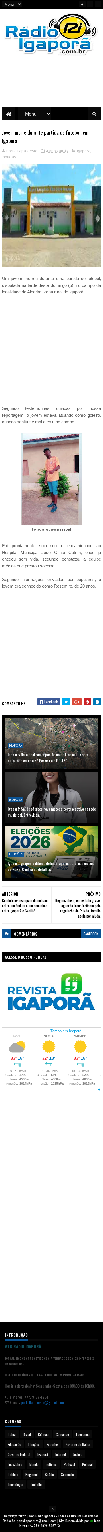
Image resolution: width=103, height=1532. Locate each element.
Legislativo (15, 1464)
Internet (60, 1454)
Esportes (52, 1444)
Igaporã (83, 150)
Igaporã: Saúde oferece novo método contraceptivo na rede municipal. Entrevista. (52, 812)
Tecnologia (15, 1484)
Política (13, 1474)
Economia (83, 1434)
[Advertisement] (51, 85)
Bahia (12, 1434)
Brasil (27, 1434)
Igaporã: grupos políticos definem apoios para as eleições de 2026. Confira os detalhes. (51, 866)
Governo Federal (19, 1454)
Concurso (62, 1434)
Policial (87, 1464)
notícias (9, 156)
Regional (31, 1474)
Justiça (77, 1454)
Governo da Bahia (78, 1444)
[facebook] (82, 4)
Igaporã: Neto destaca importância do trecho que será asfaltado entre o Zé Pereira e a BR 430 (48, 757)
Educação (14, 1444)
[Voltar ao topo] (52, 1509)
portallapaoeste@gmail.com (42, 1402)
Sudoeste (67, 1474)
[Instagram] (98, 4)
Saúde (49, 1474)
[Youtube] (90, 4)
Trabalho (36, 1484)
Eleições (16, 854)
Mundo (34, 1464)
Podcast (69, 1464)
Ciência (43, 1434)
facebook (91, 933)
